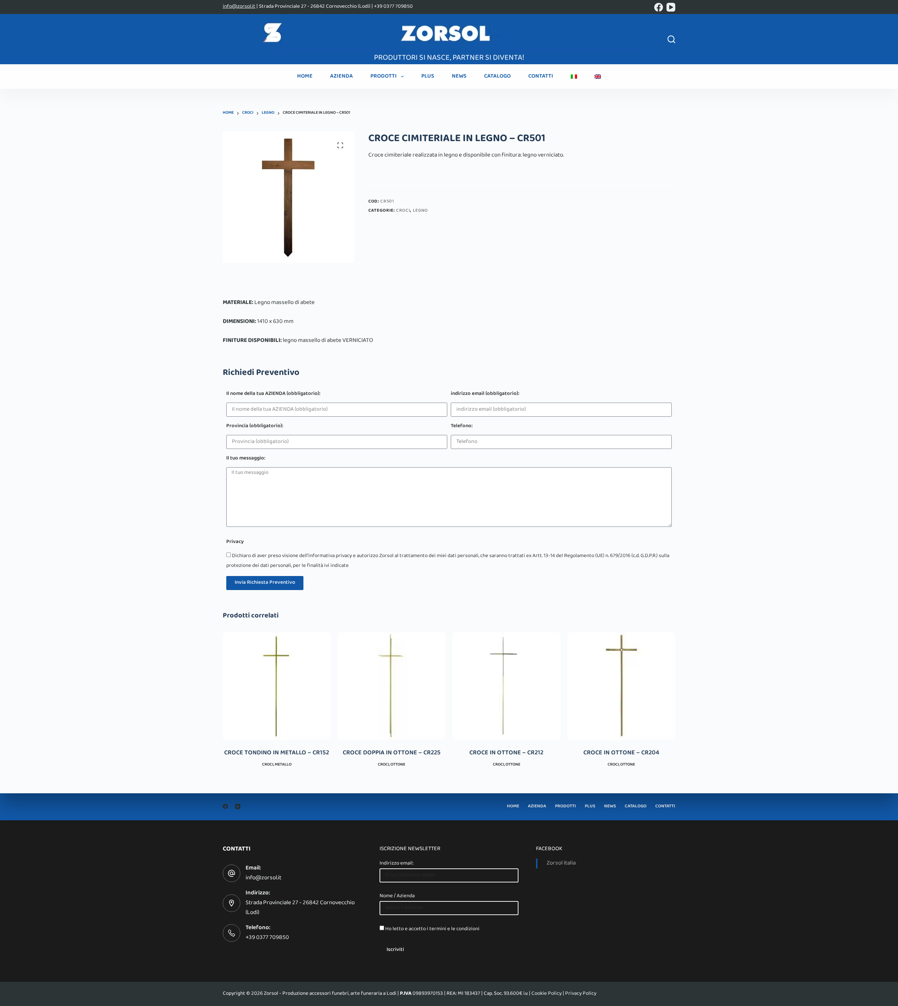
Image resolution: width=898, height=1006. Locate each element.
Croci (403, 211)
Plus (427, 76)
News (459, 76)
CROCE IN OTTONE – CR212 (506, 753)
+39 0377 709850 (267, 938)
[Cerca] (671, 39)
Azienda (341, 76)
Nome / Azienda (397, 896)
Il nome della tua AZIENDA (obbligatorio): (273, 394)
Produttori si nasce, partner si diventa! (449, 58)
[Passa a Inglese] (598, 76)
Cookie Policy (546, 993)
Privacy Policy (580, 993)
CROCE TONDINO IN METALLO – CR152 (276, 753)
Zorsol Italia (561, 863)
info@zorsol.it (239, 6)
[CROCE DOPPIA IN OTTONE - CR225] (392, 686)
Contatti (540, 76)
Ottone (397, 765)
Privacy (235, 542)
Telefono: (462, 426)
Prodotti (383, 76)
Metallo (283, 765)
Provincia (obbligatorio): (254, 426)
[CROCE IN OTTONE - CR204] (622, 686)
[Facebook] (658, 7)
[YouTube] (670, 7)
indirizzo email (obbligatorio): (485, 394)
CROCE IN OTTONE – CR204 (621, 753)
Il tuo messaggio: (245, 459)
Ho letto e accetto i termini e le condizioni (432, 929)
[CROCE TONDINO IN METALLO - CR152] (277, 686)
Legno (420, 211)
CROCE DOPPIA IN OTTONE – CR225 (392, 753)
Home (305, 76)
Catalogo (497, 76)
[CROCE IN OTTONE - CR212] (507, 686)
